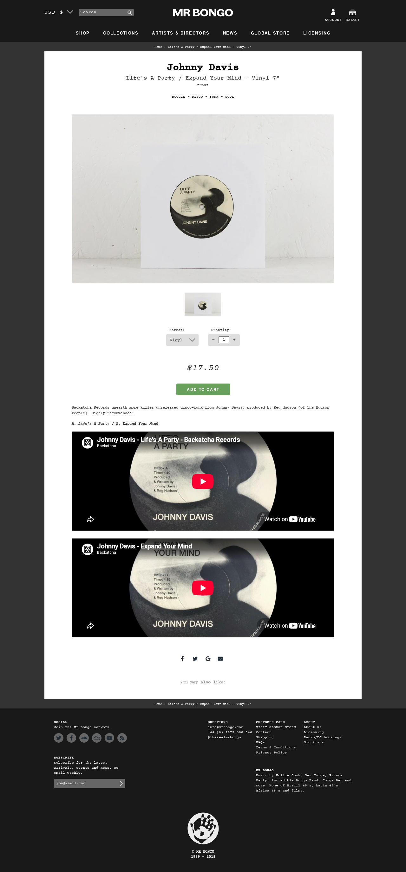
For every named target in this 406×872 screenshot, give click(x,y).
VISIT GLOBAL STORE (276, 727)
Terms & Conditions (276, 747)
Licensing (317, 33)
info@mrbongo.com (225, 727)
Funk (214, 96)
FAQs (260, 742)
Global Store (270, 33)
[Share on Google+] (208, 658)
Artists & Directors (180, 33)
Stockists (314, 742)
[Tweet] (195, 658)
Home (158, 47)
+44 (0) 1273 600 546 (230, 732)
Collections (121, 33)
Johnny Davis (203, 67)
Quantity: (221, 330)
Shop (83, 33)
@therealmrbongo (224, 737)
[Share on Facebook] (182, 658)
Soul (229, 96)
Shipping (265, 737)
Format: (177, 330)
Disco (197, 96)
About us (313, 727)
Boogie (178, 96)
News (230, 33)
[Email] (220, 658)
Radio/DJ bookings (323, 737)
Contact (264, 732)
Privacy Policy (271, 752)
